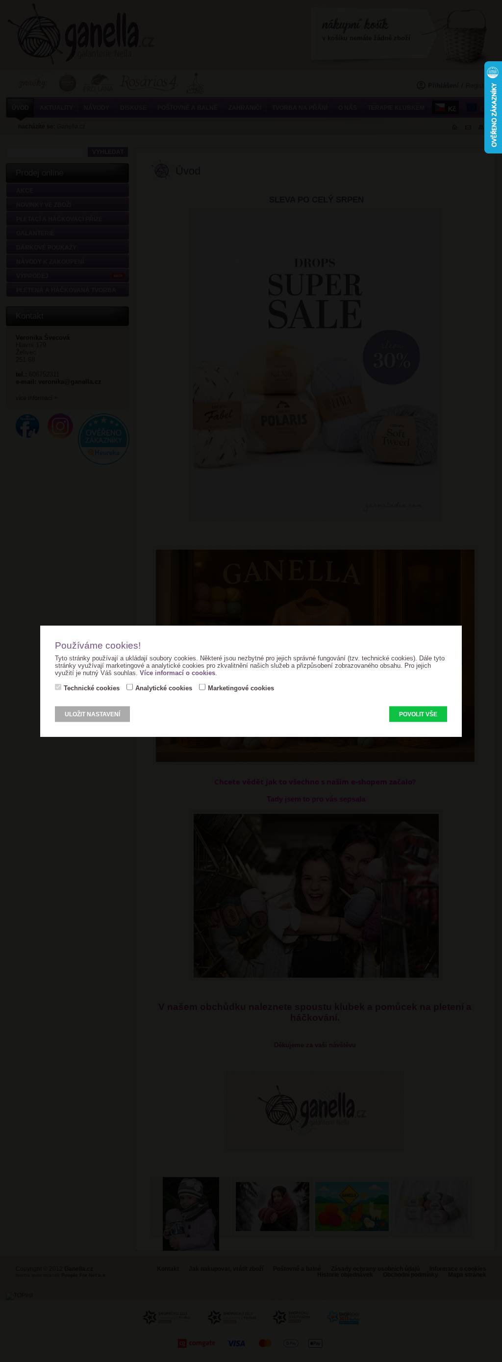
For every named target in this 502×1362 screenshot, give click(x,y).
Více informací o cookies (177, 673)
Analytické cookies (163, 688)
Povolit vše (418, 714)
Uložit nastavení (92, 714)
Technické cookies (92, 688)
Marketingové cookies (241, 688)
